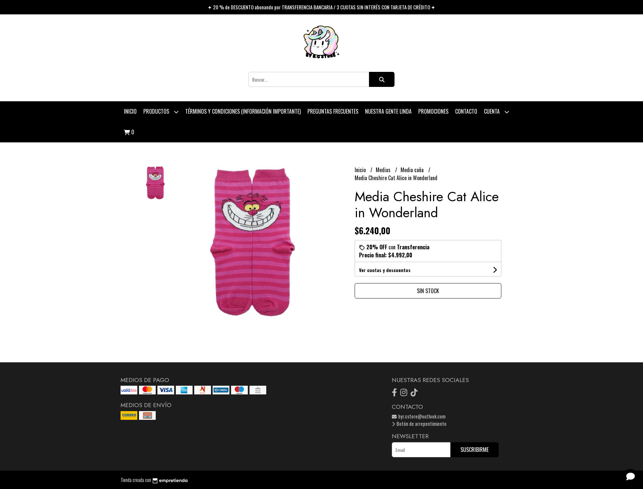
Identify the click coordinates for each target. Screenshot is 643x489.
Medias (384, 170)
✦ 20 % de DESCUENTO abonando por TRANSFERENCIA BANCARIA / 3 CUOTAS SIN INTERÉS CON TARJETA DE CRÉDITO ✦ (321, 7)
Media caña (413, 170)
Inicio (130, 111)
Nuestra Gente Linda (388, 111)
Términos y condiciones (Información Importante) (243, 111)
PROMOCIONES (433, 111)
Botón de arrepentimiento (421, 423)
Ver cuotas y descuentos (385, 269)
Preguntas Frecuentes (332, 111)
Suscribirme (474, 450)
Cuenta (492, 111)
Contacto (466, 111)
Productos (156, 111)
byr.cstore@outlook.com (421, 416)
